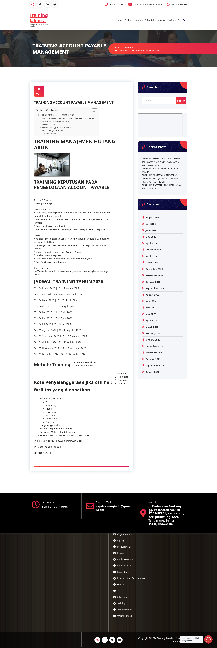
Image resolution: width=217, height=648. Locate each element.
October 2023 (153, 281)
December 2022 (154, 346)
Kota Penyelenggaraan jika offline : (56, 127)
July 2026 (151, 223)
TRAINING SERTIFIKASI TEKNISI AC (159, 175)
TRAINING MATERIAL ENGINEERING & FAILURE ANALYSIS (161, 187)
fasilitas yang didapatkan (52, 130)
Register (161, 19)
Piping (120, 540)
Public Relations (125, 559)
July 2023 (151, 301)
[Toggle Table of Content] (93, 110)
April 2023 (151, 320)
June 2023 (151, 307)
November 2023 (154, 275)
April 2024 (151, 256)
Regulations (123, 571)
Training (139, 19)
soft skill (121, 584)
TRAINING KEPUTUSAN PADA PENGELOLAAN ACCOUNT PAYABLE (69, 118)
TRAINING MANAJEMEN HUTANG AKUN (56, 115)
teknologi (122, 596)
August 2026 (152, 217)
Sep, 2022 (39, 91)
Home (119, 19)
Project (120, 552)
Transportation (124, 609)
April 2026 (151, 243)
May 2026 (151, 236)
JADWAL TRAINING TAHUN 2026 (55, 121)
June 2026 (151, 230)
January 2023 (153, 339)
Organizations (124, 534)
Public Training (124, 565)
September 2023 (155, 288)
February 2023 (154, 333)
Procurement (123, 546)
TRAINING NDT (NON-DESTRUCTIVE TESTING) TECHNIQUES (160, 180)
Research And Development (131, 578)
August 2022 (152, 371)
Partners (172, 19)
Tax (119, 590)
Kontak (150, 19)
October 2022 (153, 359)
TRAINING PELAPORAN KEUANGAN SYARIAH (160, 170)
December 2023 (154, 268)
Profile (128, 19)
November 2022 (154, 352)
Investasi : (53, 133)
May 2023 (151, 313)
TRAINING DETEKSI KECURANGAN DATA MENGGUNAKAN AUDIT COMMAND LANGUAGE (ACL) (162, 162)
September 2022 (155, 365)
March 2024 (152, 262)
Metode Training (49, 124)
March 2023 (152, 326)
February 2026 (154, 249)
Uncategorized (129, 47)
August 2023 (152, 294)
